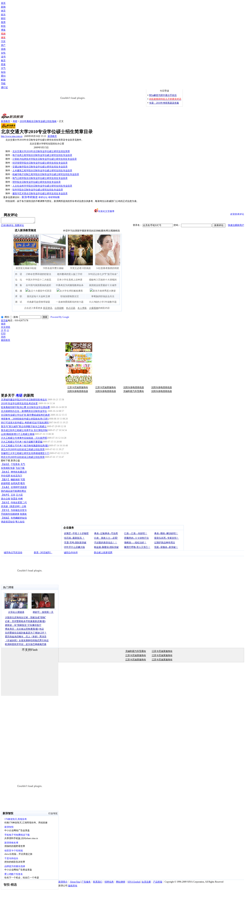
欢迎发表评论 (237, 214)
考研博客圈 (54, 197)
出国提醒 (59, 308)
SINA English (133, 881)
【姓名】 (5, 471)
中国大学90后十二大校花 (38, 279)
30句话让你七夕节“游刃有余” (103, 274)
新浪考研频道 (30, 197)
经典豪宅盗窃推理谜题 (38, 302)
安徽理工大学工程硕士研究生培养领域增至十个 (25, 453)
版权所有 (72, 885)
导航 (3, 83)
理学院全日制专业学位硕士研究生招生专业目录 (36, 182)
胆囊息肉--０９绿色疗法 (136, 538)
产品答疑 (157, 881)
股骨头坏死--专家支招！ (166, 538)
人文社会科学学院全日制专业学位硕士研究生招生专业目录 (42, 185)
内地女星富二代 (19, 502)
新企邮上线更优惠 (103, 552)
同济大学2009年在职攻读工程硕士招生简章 (23, 457)
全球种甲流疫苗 (19, 487)
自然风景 (15, 483)
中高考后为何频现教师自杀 (69, 285)
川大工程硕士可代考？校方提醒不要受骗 (21, 441)
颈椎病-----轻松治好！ (135, 542)
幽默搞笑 (15, 479)
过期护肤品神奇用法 (164, 542)
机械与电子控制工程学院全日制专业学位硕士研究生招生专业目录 (45, 174)
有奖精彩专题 (8, 468)
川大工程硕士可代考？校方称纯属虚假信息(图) (24, 445)
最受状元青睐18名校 (26, 268)
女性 (3, 53)
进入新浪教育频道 (25, 230)
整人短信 (19, 521)
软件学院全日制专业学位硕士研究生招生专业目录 (37, 189)
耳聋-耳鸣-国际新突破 (75, 542)
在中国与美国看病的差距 (38, 285)
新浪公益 (15, 460)
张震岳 (14, 498)
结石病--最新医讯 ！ (74, 538)
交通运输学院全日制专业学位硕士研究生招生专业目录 (40, 166)
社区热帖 (96, 230)
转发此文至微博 (106, 211)
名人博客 (82, 308)
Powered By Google (60, 317)
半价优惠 (5, 475)
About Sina (75, 881)
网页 (7, 317)
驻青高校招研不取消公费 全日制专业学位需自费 (25, 407)
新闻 (3, 7)
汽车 (3, 41)
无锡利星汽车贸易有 (133, 391)
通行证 (4, 87)
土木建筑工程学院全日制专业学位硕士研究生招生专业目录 (42, 170)
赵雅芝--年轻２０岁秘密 (76, 533)
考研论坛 (42, 197)
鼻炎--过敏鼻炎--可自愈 (106, 533)
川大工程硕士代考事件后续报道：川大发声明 (24, 438)
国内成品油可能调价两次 (13, 491)
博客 (3, 30)
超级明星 (5, 483)
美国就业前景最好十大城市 (103, 285)
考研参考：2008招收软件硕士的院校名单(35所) (24, 418)
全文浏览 (5, 327)
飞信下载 (19, 468)
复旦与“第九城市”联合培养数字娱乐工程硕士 (24, 426)
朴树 (20, 498)
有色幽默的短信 (19, 517)
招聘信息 (109, 881)
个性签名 (15, 464)
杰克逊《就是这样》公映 (13, 506)
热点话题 (70, 308)
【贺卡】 (5, 510)
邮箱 (3, 79)
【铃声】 (5, 494)
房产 (3, 45)
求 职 (18, 296)
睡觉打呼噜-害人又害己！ (137, 547)
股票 (3, 22)
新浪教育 (5, 121)
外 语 (18, 274)
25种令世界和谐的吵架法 (38, 274)
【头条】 (5, 487)
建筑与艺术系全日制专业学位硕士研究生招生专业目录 (40, 193)
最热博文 (105, 230)
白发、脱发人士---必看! (106, 538)
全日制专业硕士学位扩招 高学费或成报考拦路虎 (25, 415)
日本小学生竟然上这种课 (69, 279)
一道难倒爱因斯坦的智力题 (69, 302)
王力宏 (19, 494)
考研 (15, 121)
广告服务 (86, 881)
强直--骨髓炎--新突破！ (166, 547)
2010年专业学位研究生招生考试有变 (19, 403)
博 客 (18, 285)
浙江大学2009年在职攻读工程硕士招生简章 (23, 449)
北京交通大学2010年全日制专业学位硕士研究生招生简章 (41, 151)
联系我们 (97, 881)
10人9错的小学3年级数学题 (103, 302)
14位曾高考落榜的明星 (107, 268)
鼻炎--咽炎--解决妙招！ (166, 533)
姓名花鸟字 (16, 475)
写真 (22, 479)
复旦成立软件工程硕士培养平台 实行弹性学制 (24, 430)
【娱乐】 (5, 502)
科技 (3, 26)
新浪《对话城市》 (43, 552)
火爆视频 (93, 308)
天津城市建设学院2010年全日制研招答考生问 (24, 399)
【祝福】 (5, 517)
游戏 (3, 49)
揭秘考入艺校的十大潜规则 (103, 279)
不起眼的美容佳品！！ (105, 542)
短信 (3, 72)
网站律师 (120, 881)
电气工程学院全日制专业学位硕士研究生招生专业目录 (40, 178)
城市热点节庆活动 (13, 552)
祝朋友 (23, 514)
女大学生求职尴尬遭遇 (71, 290)
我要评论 (12, 225)
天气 (3, 68)
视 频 (18, 290)
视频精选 (115, 230)
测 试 (18, 302)
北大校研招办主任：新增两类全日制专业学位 (24, 411)
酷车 (22, 483)
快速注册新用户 (236, 225)
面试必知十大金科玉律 (38, 296)
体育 (3, 10)
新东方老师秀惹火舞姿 (104, 290)
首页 (3, 3)
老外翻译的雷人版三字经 (69, 274)
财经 (3, 18)
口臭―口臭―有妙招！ (135, 533)
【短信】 (5, 464)
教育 (3, 60)
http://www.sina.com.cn (11, 136)
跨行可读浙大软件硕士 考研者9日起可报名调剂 (25, 422)
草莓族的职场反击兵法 (102, 296)
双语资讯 (47, 308)
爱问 (3, 76)
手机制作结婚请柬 (10, 514)
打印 (3, 333)
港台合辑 (5, 498)
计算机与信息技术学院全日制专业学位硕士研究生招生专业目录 (44, 159)
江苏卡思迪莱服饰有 (77, 387)
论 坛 (18, 279)
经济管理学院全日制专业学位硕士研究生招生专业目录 (40, 162)
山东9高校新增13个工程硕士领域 (17, 434)
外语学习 (67, 230)
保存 (3, 323)
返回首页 (5, 340)
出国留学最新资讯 (82, 230)
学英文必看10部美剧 (80, 268)
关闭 (3, 336)
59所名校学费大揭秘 (53, 268)
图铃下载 (5, 460)
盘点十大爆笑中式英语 (40, 290)
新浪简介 (63, 881)
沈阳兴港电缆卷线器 (133, 387)
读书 (3, 56)
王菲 (13, 494)
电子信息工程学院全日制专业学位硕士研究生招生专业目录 (42, 155)
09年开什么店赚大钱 (74, 547)
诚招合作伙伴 (71, 552)
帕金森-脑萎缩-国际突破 (106, 547)
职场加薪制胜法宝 (69, 296)
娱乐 (3, 14)
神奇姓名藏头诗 (19, 471)
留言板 (4, 320)
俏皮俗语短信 (8, 521)
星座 (3, 64)
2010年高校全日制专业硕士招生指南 (38, 121)
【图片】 (5, 479)
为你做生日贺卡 (19, 510)
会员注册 (146, 881)
